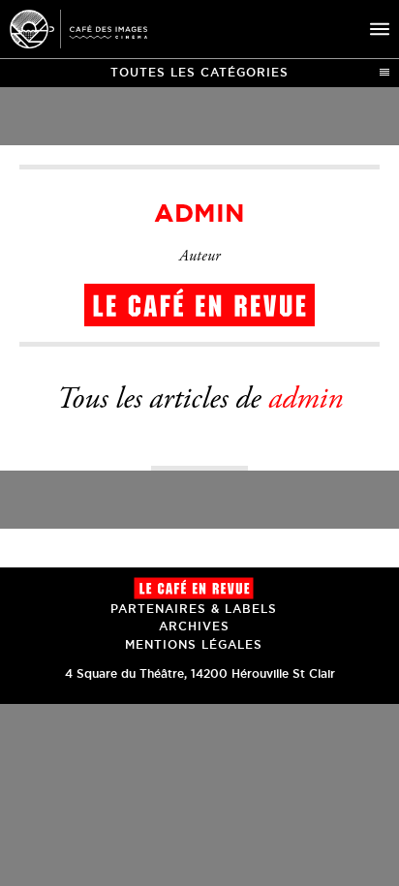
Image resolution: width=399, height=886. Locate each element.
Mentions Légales (193, 644)
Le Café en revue (194, 588)
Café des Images (78, 29)
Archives (194, 626)
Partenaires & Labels (193, 608)
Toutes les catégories (199, 72)
